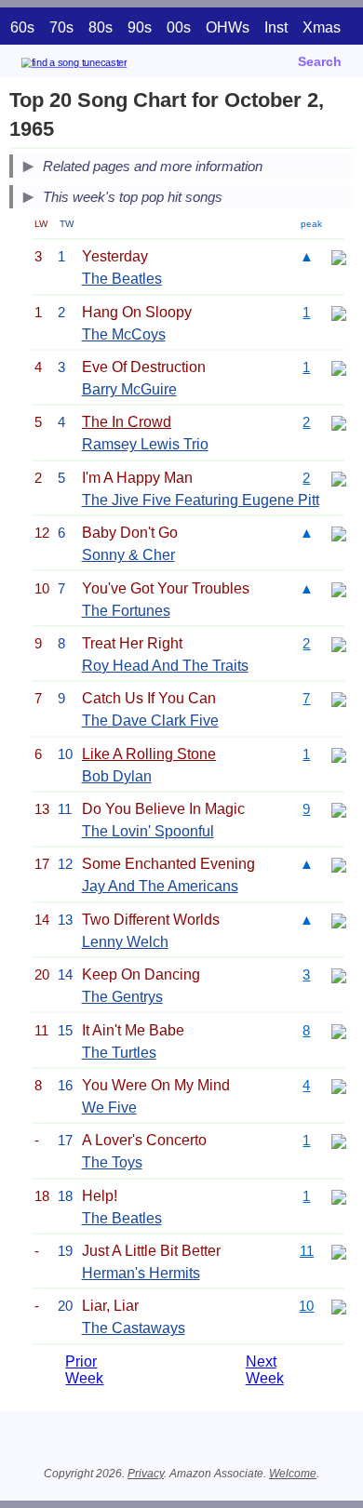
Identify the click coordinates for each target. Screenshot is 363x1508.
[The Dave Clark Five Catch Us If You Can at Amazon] (338, 698)
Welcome (292, 1473)
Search (320, 61)
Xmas (321, 27)
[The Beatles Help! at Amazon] (338, 1196)
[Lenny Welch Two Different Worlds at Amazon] (338, 919)
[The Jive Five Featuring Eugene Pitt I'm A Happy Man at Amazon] (338, 478)
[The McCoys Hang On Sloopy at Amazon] (338, 312)
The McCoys (124, 334)
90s (140, 27)
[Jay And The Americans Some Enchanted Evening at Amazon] (338, 864)
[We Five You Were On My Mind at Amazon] (338, 1085)
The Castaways (133, 1328)
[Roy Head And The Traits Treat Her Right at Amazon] (338, 643)
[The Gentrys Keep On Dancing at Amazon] (338, 974)
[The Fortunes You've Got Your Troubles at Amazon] (338, 588)
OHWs (227, 27)
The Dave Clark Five (150, 720)
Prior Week (84, 1370)
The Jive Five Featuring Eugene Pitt (200, 500)
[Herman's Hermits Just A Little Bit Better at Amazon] (338, 1251)
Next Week (265, 1370)
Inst (276, 27)
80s (100, 27)
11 (307, 1251)
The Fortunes (126, 611)
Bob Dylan (117, 776)
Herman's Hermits (141, 1273)
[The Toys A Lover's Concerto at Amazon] (338, 1140)
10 (306, 1306)
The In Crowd (126, 422)
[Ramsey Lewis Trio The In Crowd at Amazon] (338, 422)
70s (61, 27)
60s (22, 27)
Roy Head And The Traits (165, 666)
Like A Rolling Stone (149, 754)
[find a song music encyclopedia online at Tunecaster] (101, 65)
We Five (109, 1107)
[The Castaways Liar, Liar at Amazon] (338, 1306)
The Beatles (122, 279)
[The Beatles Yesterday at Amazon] (338, 256)
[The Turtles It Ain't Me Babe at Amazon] (338, 1030)
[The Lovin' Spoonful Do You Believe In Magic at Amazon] (338, 809)
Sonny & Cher (128, 555)
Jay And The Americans (160, 886)
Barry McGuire (129, 389)
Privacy (146, 1473)
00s (179, 27)
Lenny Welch (125, 942)
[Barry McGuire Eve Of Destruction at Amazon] (338, 367)
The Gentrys (122, 997)
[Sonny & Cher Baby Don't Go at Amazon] (338, 532)
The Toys (112, 1162)
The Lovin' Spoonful (148, 831)
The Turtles (119, 1053)
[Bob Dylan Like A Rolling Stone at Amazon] (338, 754)
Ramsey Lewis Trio (145, 444)
